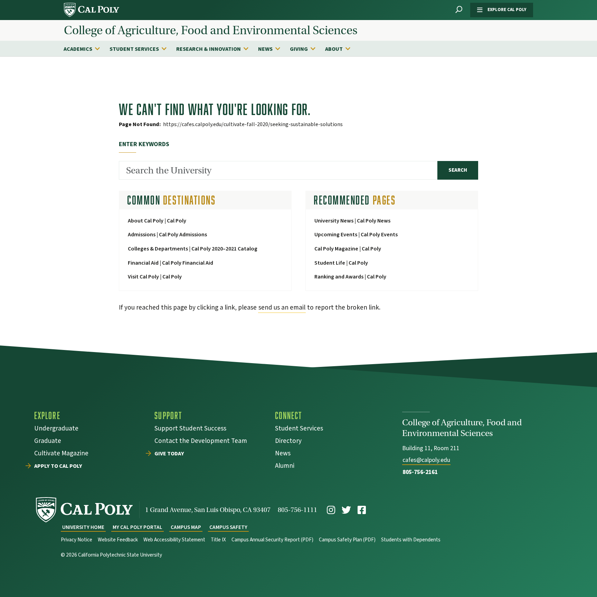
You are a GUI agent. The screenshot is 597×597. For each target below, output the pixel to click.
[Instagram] (330, 510)
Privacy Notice (76, 539)
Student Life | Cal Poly (341, 263)
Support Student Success (190, 429)
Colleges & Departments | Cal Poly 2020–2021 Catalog (192, 249)
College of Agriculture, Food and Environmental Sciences (211, 30)
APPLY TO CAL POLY (58, 466)
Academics (78, 49)
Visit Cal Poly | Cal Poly (155, 277)
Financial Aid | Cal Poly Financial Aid (170, 263)
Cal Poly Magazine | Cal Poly (347, 249)
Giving (299, 49)
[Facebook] (361, 510)
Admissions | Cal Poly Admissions (167, 234)
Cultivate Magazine (61, 454)
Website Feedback (118, 539)
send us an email (281, 307)
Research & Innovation (208, 49)
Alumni (284, 467)
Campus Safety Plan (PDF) (347, 539)
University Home (83, 527)
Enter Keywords (144, 144)
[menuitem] (85, 49)
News (265, 49)
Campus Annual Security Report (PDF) (272, 539)
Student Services (134, 49)
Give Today (169, 454)
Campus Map (186, 527)
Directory (288, 442)
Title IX (218, 539)
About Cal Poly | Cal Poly (157, 221)
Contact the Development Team (200, 442)
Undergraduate (56, 429)
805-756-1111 (297, 510)
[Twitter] (346, 510)
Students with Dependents (410, 539)
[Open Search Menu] (458, 10)
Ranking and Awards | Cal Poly (350, 277)
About (334, 49)
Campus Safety (228, 527)
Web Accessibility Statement (174, 539)
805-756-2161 (420, 472)
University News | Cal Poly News (352, 221)
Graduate (47, 442)
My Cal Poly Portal (137, 527)
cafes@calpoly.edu (426, 460)
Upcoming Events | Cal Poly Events (356, 234)
